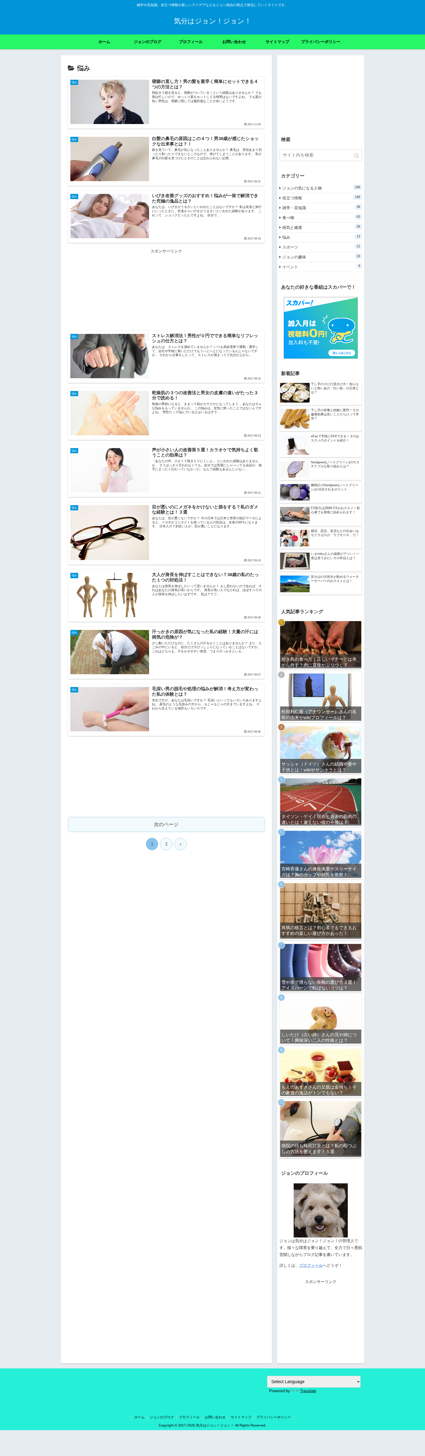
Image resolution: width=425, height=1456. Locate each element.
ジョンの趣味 (321, 256)
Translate (308, 1391)
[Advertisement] (166, 289)
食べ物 (321, 217)
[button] (357, 156)
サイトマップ (241, 1417)
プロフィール (311, 1265)
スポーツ (321, 246)
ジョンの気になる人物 (321, 187)
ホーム (139, 1417)
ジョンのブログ (162, 1417)
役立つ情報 (321, 197)
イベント (321, 266)
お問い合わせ (215, 1417)
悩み (321, 237)
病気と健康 (321, 227)
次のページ (166, 824)
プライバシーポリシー (274, 1417)
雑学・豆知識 (321, 207)
